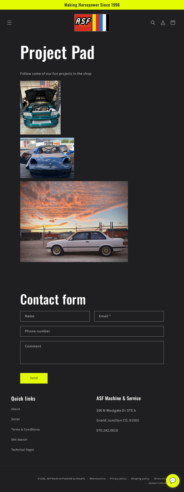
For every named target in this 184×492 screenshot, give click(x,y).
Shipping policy (140, 478)
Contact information (161, 483)
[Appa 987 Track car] (47, 177)
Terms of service (163, 478)
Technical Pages (22, 450)
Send (34, 378)
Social (15, 419)
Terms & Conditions (25, 429)
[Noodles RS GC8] (40, 134)
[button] (9, 23)
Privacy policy (118, 478)
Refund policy (97, 478)
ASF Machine (54, 478)
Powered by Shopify (73, 478)
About (15, 409)
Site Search (19, 439)
